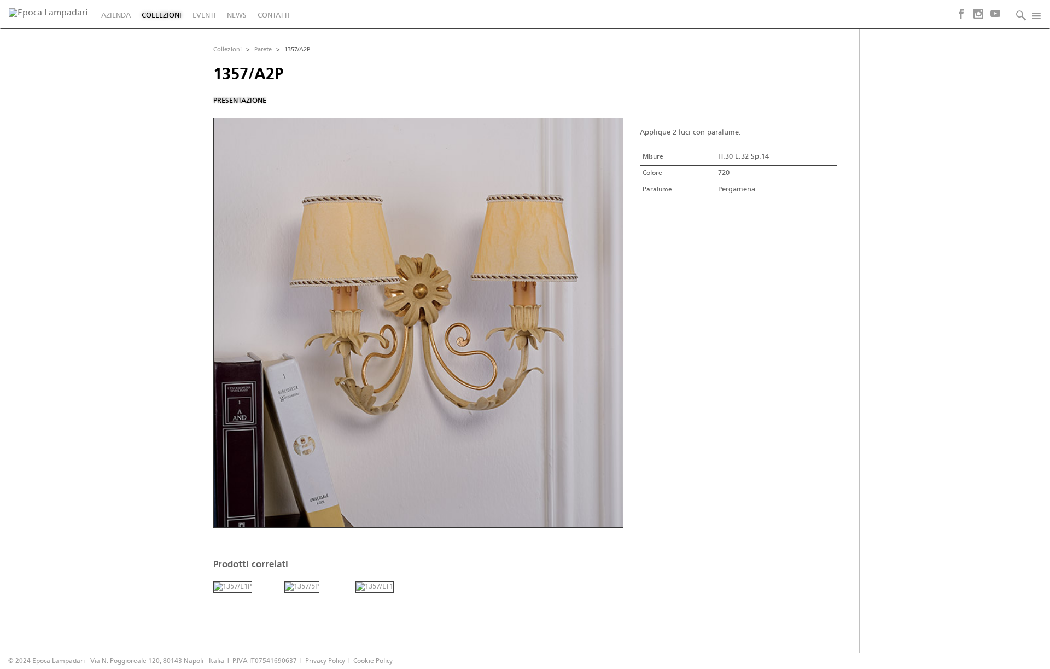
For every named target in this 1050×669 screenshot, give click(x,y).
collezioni (162, 15)
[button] (1018, 14)
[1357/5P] (301, 587)
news (237, 15)
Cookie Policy (373, 661)
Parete (263, 49)
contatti (274, 15)
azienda (116, 15)
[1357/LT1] (374, 587)
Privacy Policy (325, 661)
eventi (204, 15)
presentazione (239, 100)
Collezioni (227, 49)
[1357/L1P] (232, 587)
